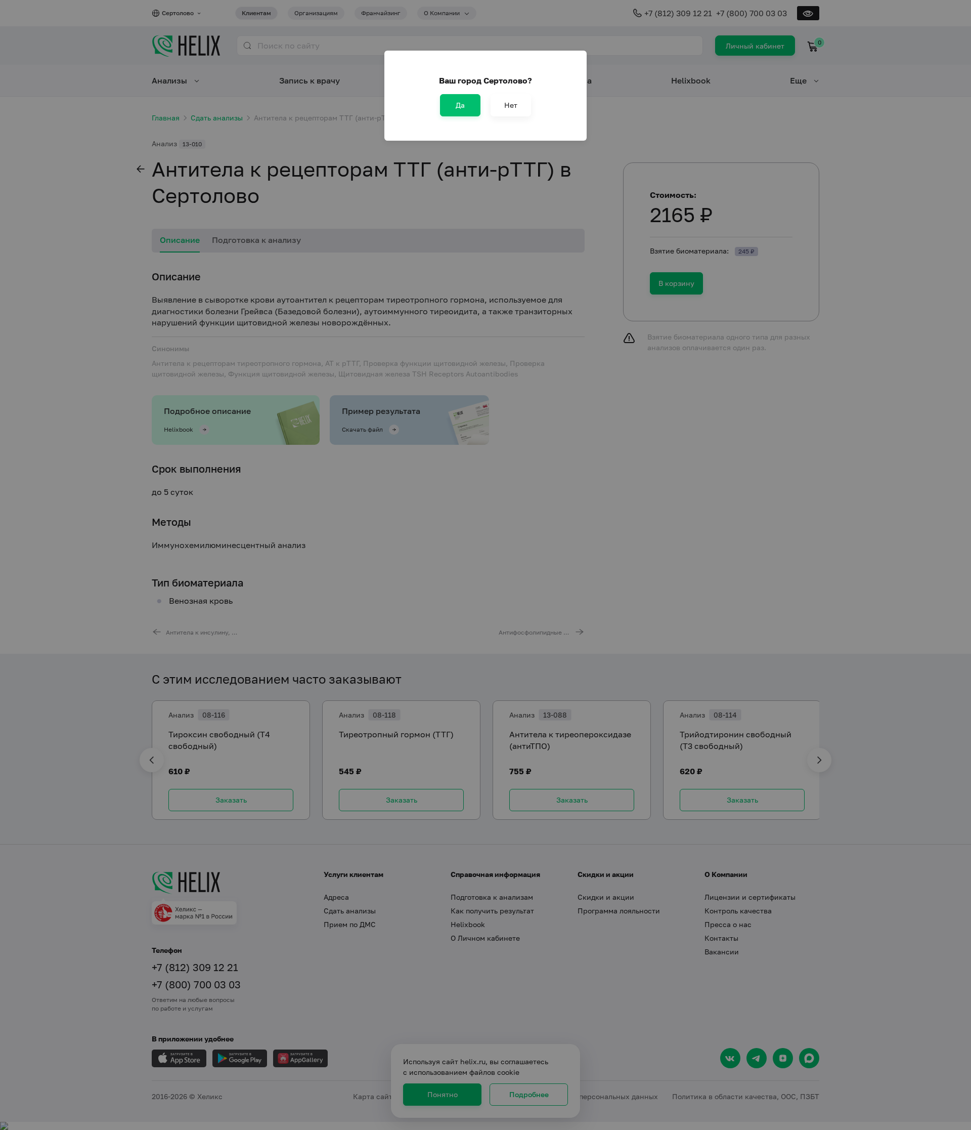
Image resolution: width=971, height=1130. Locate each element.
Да (460, 105)
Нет (510, 105)
